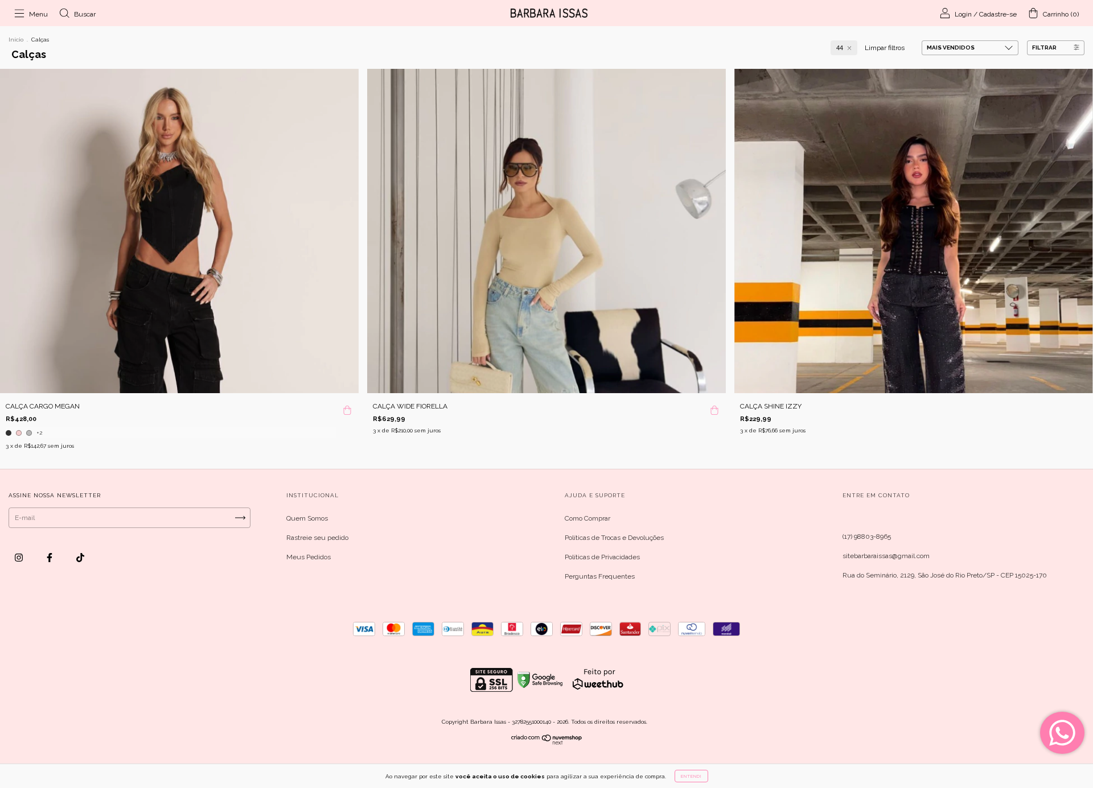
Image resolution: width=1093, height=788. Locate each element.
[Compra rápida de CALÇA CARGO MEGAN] (347, 404)
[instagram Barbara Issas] (20, 558)
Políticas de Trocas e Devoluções (614, 538)
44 (839, 47)
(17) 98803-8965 (867, 537)
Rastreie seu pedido (317, 538)
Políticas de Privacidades (602, 557)
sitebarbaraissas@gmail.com (886, 556)
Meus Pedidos (308, 557)
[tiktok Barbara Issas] (80, 558)
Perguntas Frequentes (600, 576)
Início (16, 39)
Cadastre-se (998, 14)
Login (963, 14)
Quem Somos (307, 518)
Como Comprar (587, 518)
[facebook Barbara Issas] (50, 558)
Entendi (691, 776)
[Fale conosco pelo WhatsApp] (1062, 733)
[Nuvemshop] (546, 742)
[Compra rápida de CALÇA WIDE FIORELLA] (714, 404)
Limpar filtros (885, 48)
